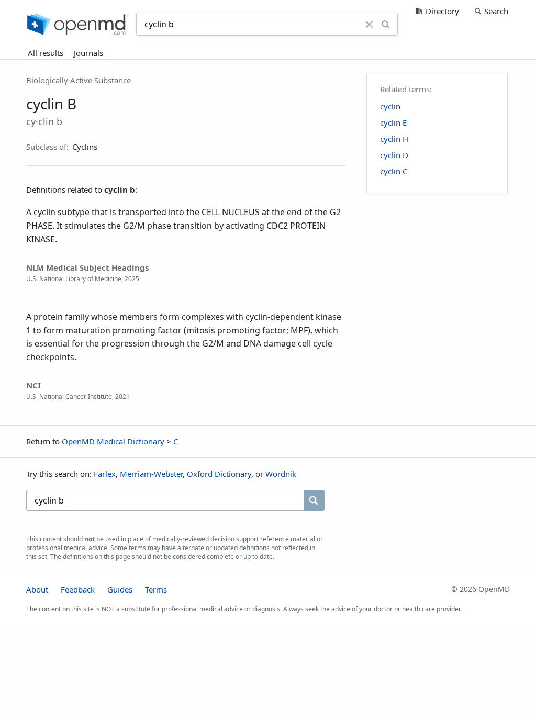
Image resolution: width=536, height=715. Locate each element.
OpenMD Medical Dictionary (113, 441)
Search (496, 11)
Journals (88, 53)
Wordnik (280, 473)
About (37, 589)
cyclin (390, 106)
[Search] (385, 24)
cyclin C (393, 171)
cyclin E (393, 122)
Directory (442, 11)
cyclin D (394, 155)
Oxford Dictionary (219, 473)
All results (45, 53)
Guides (119, 589)
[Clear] (369, 24)
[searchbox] (165, 500)
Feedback (78, 589)
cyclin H (394, 138)
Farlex (105, 473)
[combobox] (252, 24)
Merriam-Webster (151, 473)
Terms (156, 589)
